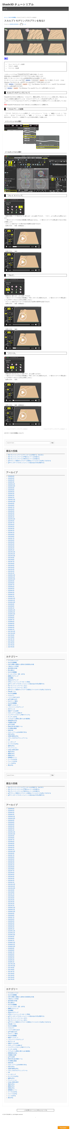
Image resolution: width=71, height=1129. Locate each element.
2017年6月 (11, 641)
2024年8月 (11, 505)
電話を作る (11, 751)
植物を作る (11, 755)
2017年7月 (11, 639)
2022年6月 (11, 540)
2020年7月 (11, 585)
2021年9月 (11, 557)
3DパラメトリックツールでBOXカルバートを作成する (24, 458)
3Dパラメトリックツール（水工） (18, 687)
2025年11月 (11, 484)
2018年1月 (11, 629)
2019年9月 (11, 604)
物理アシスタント (13, 705)
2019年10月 (11, 602)
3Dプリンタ (11, 709)
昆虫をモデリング (13, 680)
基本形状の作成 (12, 668)
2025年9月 (11, 488)
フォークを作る (12, 761)
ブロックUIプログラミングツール (17, 738)
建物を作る (11, 753)
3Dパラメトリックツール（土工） (18, 685)
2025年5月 (11, 492)
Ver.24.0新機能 (12, 672)
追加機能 (10, 678)
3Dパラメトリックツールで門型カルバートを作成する (23, 457)
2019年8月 (11, 606)
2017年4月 (11, 645)
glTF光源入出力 (12, 699)
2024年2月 (11, 515)
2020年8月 (11, 583)
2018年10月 (11, 614)
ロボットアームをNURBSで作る (17, 732)
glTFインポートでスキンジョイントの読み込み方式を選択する (26, 462)
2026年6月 (11, 476)
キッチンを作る (12, 716)
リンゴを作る (12, 763)
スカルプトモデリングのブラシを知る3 (54, 429)
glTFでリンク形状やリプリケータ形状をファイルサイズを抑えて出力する (29, 460)
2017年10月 (11, 633)
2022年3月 (11, 546)
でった (24, 24)
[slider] (21, 246)
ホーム (5, 9)
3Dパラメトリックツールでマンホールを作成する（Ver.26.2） (26, 455)
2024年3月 (11, 513)
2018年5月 (11, 623)
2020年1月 (11, 596)
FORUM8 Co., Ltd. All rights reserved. (14, 1114)
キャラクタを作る (13, 744)
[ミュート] (36, 247)
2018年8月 (11, 617)
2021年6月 (11, 563)
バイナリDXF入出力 (14, 697)
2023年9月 (11, 521)
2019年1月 (11, 608)
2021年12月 (11, 552)
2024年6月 (11, 509)
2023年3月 (11, 528)
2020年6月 (11, 586)
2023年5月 (11, 526)
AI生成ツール (12, 691)
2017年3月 (11, 647)
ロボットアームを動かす (15, 713)
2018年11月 (11, 612)
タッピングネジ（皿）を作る (16, 674)
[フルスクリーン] (39, 247)
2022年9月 (11, 534)
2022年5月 (11, 542)
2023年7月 (11, 523)
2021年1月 (11, 573)
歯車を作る (11, 746)
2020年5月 (11, 588)
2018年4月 (11, 625)
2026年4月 (11, 480)
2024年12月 (11, 499)
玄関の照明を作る (13, 736)
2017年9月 (11, 635)
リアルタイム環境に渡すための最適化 (19, 718)
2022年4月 (11, 544)
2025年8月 (11, 490)
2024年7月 (11, 507)
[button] (22, 238)
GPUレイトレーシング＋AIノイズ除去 (19, 682)
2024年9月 (11, 503)
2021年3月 (11, 569)
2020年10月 (11, 579)
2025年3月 (11, 493)
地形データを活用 (13, 711)
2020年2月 (11, 594)
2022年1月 (11, 550)
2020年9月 (11, 581)
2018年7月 (11, 619)
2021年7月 (11, 561)
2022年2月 (11, 548)
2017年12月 (11, 631)
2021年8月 (11, 559)
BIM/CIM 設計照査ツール (15, 726)
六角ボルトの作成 (13, 666)
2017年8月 (11, 637)
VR (9, 740)
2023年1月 (11, 532)
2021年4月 (11, 567)
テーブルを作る (12, 759)
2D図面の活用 (12, 722)
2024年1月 (11, 517)
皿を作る (10, 765)
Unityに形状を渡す (13, 749)
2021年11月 (11, 554)
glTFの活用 (11, 724)
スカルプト (21, 433)
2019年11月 (11, 600)
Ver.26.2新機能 (12, 693)
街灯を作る (11, 734)
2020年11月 (11, 577)
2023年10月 (11, 519)
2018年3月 (11, 627)
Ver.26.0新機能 (12, 17)
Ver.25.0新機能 (12, 662)
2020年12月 (11, 575)
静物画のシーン (12, 757)
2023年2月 (11, 530)
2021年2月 (11, 571)
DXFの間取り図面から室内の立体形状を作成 (21, 664)
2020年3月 (11, 592)
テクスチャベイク (13, 660)
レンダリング (12, 742)
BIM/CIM (10, 730)
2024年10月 (11, 501)
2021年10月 (11, 555)
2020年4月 (11, 590)
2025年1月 (11, 497)
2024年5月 (11, 511)
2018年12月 (11, 610)
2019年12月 (11, 598)
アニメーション (12, 747)
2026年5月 (11, 478)
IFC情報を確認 (12, 728)
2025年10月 (11, 486)
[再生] (7, 247)
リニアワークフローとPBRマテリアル (19, 715)
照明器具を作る (12, 720)
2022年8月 (11, 536)
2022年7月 (11, 538)
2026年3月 (11, 482)
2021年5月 (11, 565)
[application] (22, 238)
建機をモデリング (13, 676)
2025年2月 (11, 495)
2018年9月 (11, 616)
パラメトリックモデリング (16, 707)
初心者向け (11, 670)
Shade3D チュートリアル (18, 4)
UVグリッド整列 (13, 701)
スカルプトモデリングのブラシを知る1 (16, 429)
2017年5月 (11, 643)
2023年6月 (11, 524)
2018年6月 (11, 621)
